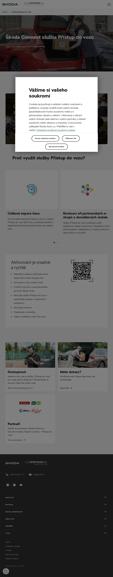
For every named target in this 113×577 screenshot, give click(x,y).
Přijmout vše (71, 138)
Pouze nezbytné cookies (45, 138)
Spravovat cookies (56, 147)
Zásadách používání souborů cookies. (56, 130)
